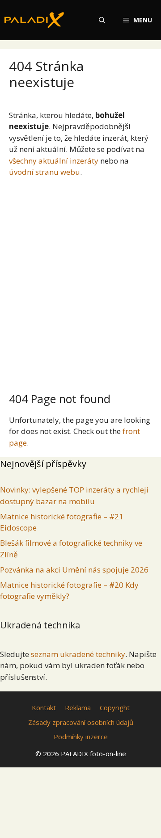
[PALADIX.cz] (34, 20)
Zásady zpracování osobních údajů (80, 722)
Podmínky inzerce (81, 736)
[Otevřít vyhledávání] (102, 20)
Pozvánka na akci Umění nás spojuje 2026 (74, 569)
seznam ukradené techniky (78, 654)
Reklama (78, 707)
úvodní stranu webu (44, 172)
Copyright (115, 707)
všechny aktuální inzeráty (53, 161)
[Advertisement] (80, 281)
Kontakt (44, 707)
